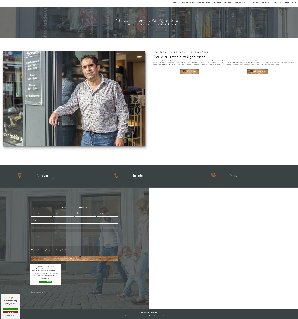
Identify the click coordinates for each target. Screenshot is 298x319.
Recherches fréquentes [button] (149, 312)
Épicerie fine (277, 2)
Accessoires (228, 2)
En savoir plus (191, 71)
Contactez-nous (259, 71)
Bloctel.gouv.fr (104, 291)
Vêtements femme (187, 2)
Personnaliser (10, 315)
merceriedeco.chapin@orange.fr (239, 178)
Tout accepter (10, 309)
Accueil (175, 2)
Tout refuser (10, 312)
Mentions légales (154, 315)
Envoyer (76, 258)
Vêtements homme (203, 2)
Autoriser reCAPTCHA (45, 282)
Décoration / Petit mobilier (261, 2)
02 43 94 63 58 (137, 178)
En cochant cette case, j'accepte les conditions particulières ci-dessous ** (54, 250)
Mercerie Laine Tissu (242, 2)
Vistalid (128, 315)
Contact (286, 2)
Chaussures (217, 2)
